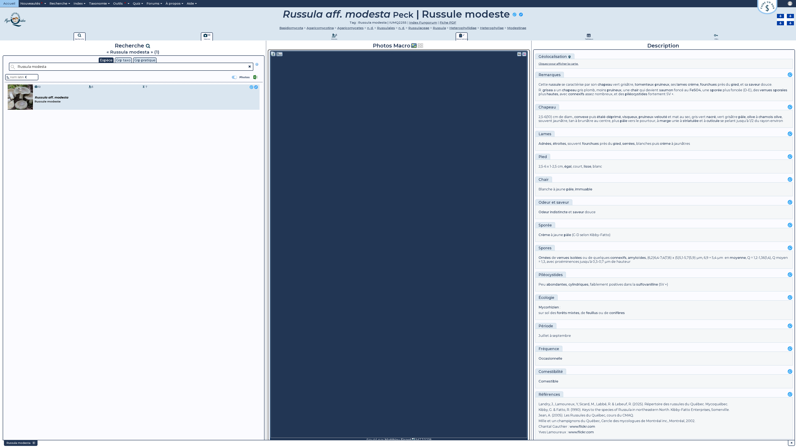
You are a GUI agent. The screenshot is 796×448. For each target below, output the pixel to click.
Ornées (545, 258)
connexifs (576, 94)
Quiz (136, 3)
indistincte (559, 212)
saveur (754, 84)
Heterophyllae (492, 28)
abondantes (556, 284)
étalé (601, 117)
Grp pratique (144, 60)
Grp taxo (123, 60)
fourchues (708, 84)
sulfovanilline (647, 284)
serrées (628, 144)
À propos (173, 3)
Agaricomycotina (320, 28)
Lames (545, 134)
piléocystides (636, 94)
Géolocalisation (553, 56)
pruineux (662, 84)
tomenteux (644, 84)
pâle (742, 117)
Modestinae (516, 28)
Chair (544, 179)
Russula (439, 28)
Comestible (548, 381)
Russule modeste (466, 14)
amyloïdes (637, 258)
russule (555, 84)
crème (693, 84)
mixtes (573, 313)
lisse (587, 166)
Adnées (545, 144)
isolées (576, 258)
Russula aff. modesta (337, 14)
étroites (559, 144)
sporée (716, 90)
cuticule (713, 121)
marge (665, 121)
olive (751, 117)
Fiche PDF (448, 22)
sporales (780, 90)
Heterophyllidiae (463, 28)
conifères (617, 313)
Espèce (106, 60)
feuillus (592, 313)
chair (635, 90)
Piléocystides (551, 275)
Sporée (545, 225)
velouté (660, 117)
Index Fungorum (423, 22)
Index (78, 3)
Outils (118, 3)
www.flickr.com (582, 427)
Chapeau (547, 107)
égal (568, 166)
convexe (581, 117)
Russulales (386, 28)
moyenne (738, 258)
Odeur (545, 202)
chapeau (605, 84)
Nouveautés (30, 3)
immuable (583, 189)
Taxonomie (98, 3)
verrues (766, 90)
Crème (544, 235)
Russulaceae (418, 28)
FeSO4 (695, 90)
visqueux (629, 117)
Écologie (546, 297)
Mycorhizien (549, 307)
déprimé (614, 117)
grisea (547, 90)
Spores (545, 248)
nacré (711, 117)
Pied (543, 157)
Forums (153, 3)
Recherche (58, 3)
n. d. (370, 28)
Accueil (9, 3)
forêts (562, 313)
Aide (190, 3)
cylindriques (578, 284)
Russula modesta (372, 22)
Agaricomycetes (350, 28)
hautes (552, 94)
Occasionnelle (550, 358)
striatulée (691, 121)
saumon (666, 90)
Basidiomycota (291, 28)
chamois (765, 117)
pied (735, 84)
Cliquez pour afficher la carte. (559, 63)
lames (682, 84)
